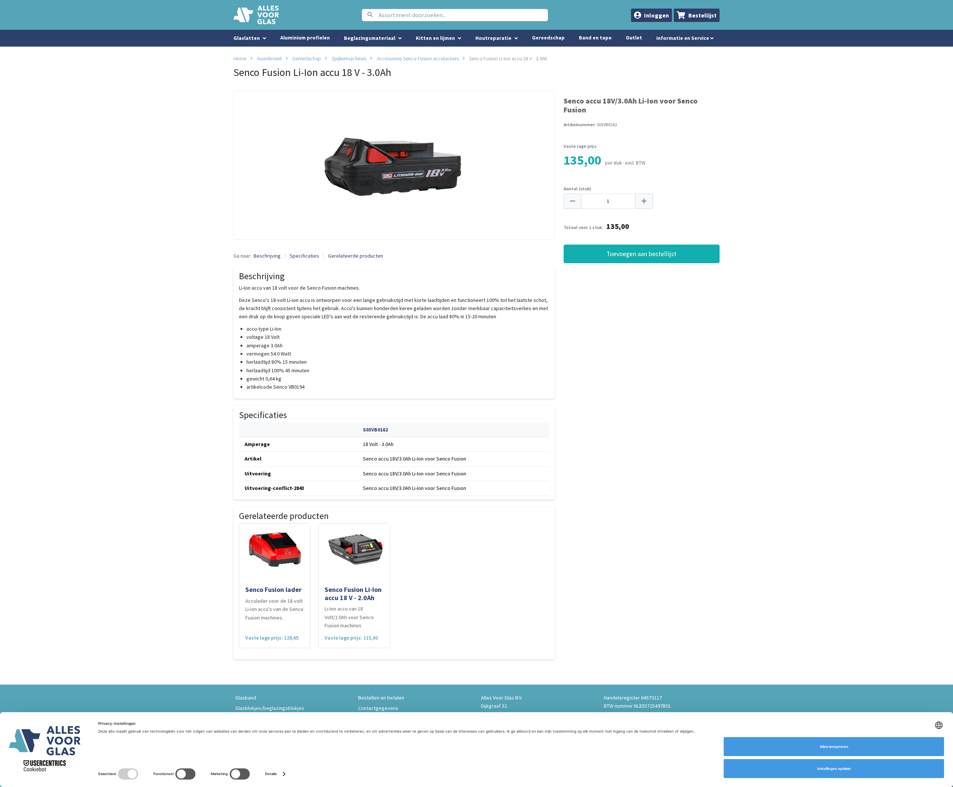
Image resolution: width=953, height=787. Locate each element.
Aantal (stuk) (578, 188)
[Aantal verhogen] (644, 201)
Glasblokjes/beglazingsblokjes (269, 708)
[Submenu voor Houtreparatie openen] (516, 38)
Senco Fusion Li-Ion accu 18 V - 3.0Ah (508, 58)
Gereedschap (548, 37)
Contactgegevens (378, 708)
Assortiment (269, 58)
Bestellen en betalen (381, 697)
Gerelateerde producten (355, 255)
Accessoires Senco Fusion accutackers (418, 58)
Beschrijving (267, 255)
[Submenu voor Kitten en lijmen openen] (459, 38)
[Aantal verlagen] (572, 201)
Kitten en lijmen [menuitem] (435, 38)
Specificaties (304, 255)
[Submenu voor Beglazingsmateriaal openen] (400, 38)
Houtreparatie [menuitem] (493, 38)
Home (239, 58)
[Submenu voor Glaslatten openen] (264, 38)
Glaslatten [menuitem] (246, 38)
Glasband (245, 697)
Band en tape (595, 37)
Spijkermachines (349, 58)
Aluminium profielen (305, 37)
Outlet (634, 37)
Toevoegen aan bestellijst (641, 254)
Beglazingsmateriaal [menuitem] (369, 38)
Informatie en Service (683, 38)
